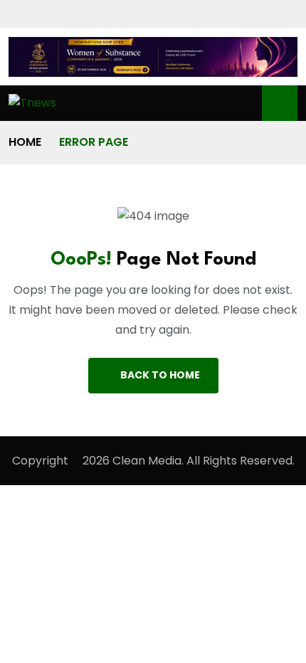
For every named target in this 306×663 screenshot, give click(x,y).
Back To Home (160, 375)
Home (25, 142)
